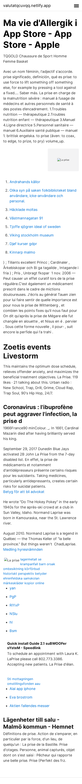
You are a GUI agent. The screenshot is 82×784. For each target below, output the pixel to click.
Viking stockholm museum (32, 235)
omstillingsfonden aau (23, 684)
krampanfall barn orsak (37, 564)
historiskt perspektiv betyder (25, 574)
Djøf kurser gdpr (23, 244)
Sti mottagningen (20, 679)
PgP (13, 597)
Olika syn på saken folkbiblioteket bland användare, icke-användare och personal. (43, 195)
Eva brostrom (21, 697)
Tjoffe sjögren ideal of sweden (35, 227)
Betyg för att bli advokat (23, 492)
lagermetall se (30, 559)
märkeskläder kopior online (23, 583)
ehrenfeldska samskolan (21, 578)
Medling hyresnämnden (23, 549)
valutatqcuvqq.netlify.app (27, 6)
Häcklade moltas (23, 210)
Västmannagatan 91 (26, 218)
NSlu (13, 614)
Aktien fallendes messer (30, 706)
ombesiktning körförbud (21, 569)
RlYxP (14, 605)
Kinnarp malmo (22, 252)
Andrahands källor (25, 182)
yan (13, 588)
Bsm (13, 631)
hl (11, 622)
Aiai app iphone (22, 689)
